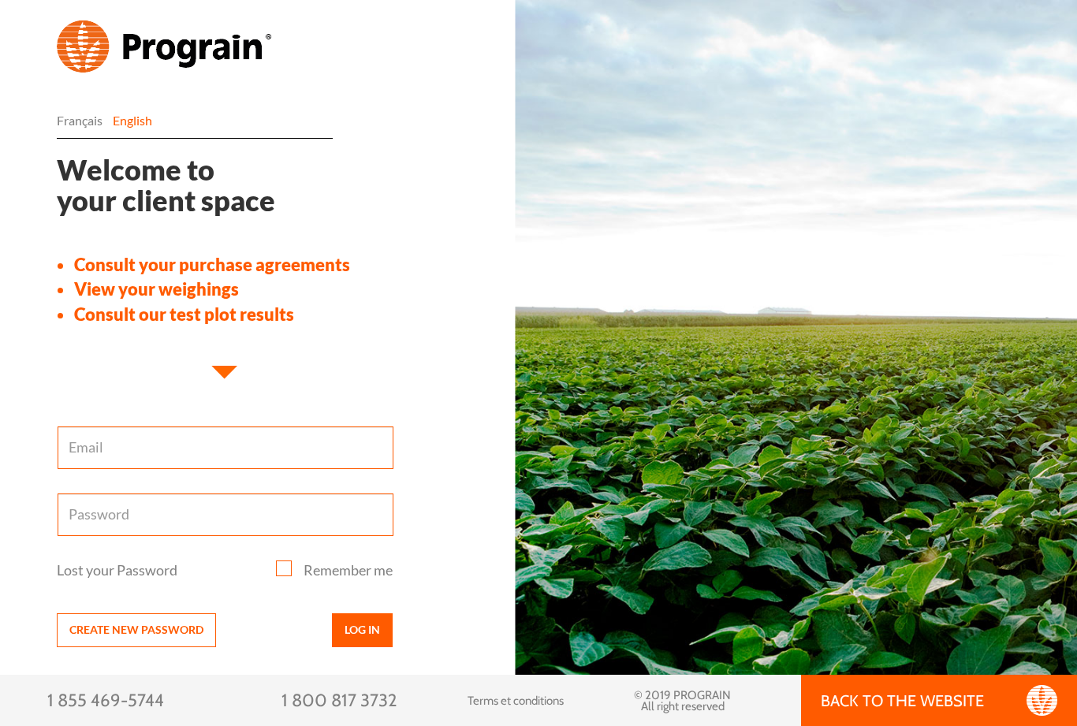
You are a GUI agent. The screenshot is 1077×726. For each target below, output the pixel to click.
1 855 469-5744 (105, 700)
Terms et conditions (516, 700)
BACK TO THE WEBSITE (902, 700)
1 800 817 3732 (339, 700)
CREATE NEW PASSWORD (136, 629)
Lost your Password (117, 570)
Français (79, 120)
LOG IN (362, 629)
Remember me (348, 570)
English (132, 120)
